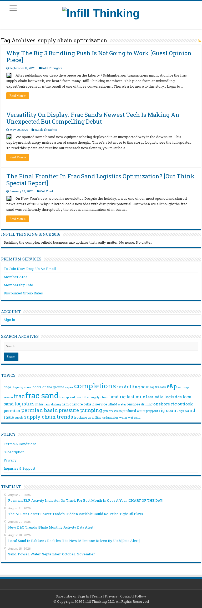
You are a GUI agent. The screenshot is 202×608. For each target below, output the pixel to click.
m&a (39, 404)
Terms (97, 596)
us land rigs (110, 417)
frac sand (42, 395)
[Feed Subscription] (199, 40)
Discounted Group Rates (23, 293)
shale (9, 417)
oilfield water (117, 404)
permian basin (39, 410)
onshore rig (165, 403)
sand (190, 410)
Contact (126, 596)
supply (19, 417)
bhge (7, 387)
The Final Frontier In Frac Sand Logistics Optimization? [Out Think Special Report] (100, 179)
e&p (172, 386)
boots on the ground (48, 387)
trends (65, 416)
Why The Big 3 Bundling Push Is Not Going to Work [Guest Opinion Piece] (98, 56)
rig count (168, 410)
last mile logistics (164, 396)
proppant (152, 411)
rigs (181, 411)
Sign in (9, 319)
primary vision (112, 411)
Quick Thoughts (46, 130)
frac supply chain (96, 397)
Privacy (10, 460)
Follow (140, 596)
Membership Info (18, 285)
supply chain (40, 417)
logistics (24, 403)
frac (19, 396)
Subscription (14, 452)
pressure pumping (80, 410)
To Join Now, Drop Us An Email (30, 268)
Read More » (17, 96)
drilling (132, 386)
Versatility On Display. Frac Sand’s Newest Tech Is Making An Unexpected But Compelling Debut (92, 118)
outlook (185, 403)
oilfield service (95, 404)
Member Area (15, 276)
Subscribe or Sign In (72, 596)
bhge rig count (22, 387)
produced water (134, 411)
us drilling (95, 417)
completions (95, 385)
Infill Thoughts (52, 68)
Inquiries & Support (19, 468)
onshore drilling (140, 404)
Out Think (47, 191)
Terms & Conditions (20, 443)
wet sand (134, 417)
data (120, 387)
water (123, 417)
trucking (80, 417)
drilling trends (153, 387)
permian (12, 410)
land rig (117, 396)
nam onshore (72, 404)
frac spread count (71, 397)
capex (69, 387)
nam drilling (52, 404)
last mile (136, 396)
